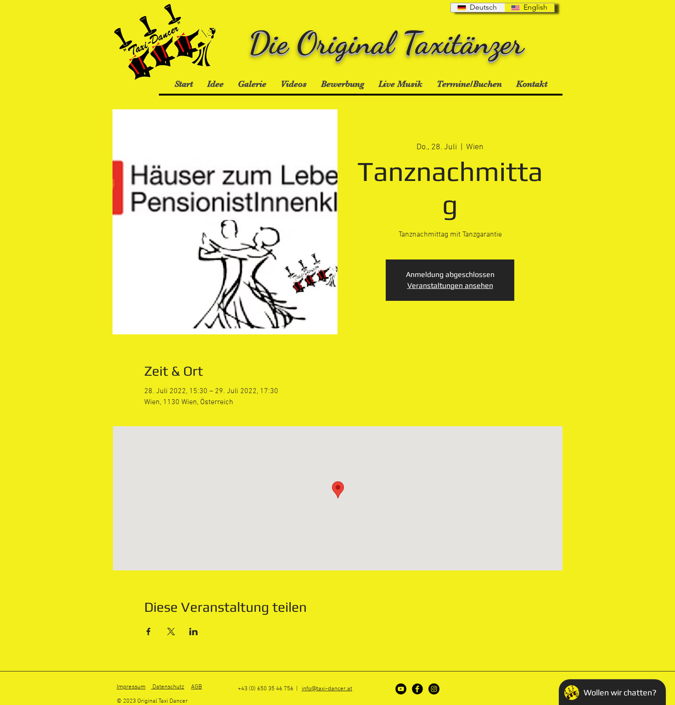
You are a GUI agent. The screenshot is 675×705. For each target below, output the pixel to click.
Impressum (131, 687)
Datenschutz (167, 687)
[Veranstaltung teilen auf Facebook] (148, 631)
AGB (196, 687)
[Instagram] (433, 688)
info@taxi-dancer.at (327, 689)
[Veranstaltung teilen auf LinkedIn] (193, 631)
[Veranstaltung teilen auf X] (171, 631)
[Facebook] (417, 688)
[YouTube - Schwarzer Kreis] (400, 688)
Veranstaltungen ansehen (450, 285)
